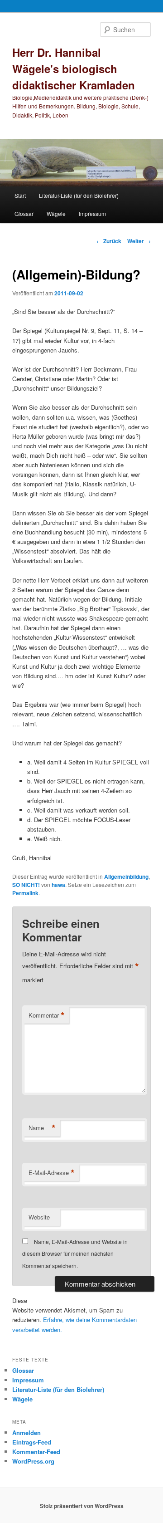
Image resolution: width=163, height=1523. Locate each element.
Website (39, 1217)
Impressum (92, 213)
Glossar (24, 213)
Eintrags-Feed (31, 1442)
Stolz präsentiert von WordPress (82, 1506)
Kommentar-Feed (36, 1451)
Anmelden (26, 1432)
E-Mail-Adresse (52, 1173)
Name (42, 1128)
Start (20, 195)
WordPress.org (33, 1461)
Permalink (25, 893)
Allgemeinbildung (126, 876)
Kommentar (47, 1015)
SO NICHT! (26, 885)
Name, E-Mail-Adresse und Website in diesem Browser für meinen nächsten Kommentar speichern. (75, 1253)
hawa (58, 885)
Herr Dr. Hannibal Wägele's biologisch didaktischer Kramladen (73, 68)
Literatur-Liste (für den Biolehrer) (79, 195)
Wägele (56, 213)
